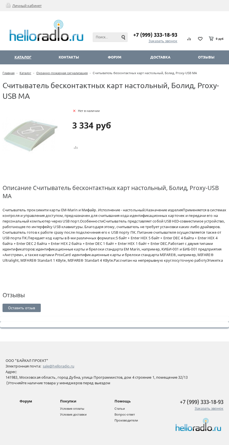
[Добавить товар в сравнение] (75, 147)
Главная (9, 73)
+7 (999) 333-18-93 (155, 34)
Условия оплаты (72, 408)
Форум (26, 401)
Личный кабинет (27, 5)
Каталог (25, 73)
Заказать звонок (163, 40)
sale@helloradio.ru (58, 366)
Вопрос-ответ (125, 414)
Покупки (68, 401)
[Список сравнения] (189, 38)
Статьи (120, 408)
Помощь (123, 401)
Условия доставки (73, 414)
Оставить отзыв (21, 307)
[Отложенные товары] (200, 38)
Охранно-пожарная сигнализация (62, 73)
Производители (126, 420)
